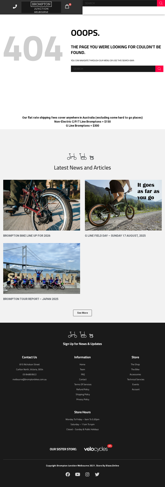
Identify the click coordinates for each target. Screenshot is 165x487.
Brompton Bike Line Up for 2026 (26, 235)
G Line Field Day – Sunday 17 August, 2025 (115, 235)
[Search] (161, 3)
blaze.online (112, 465)
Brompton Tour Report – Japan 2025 (30, 299)
